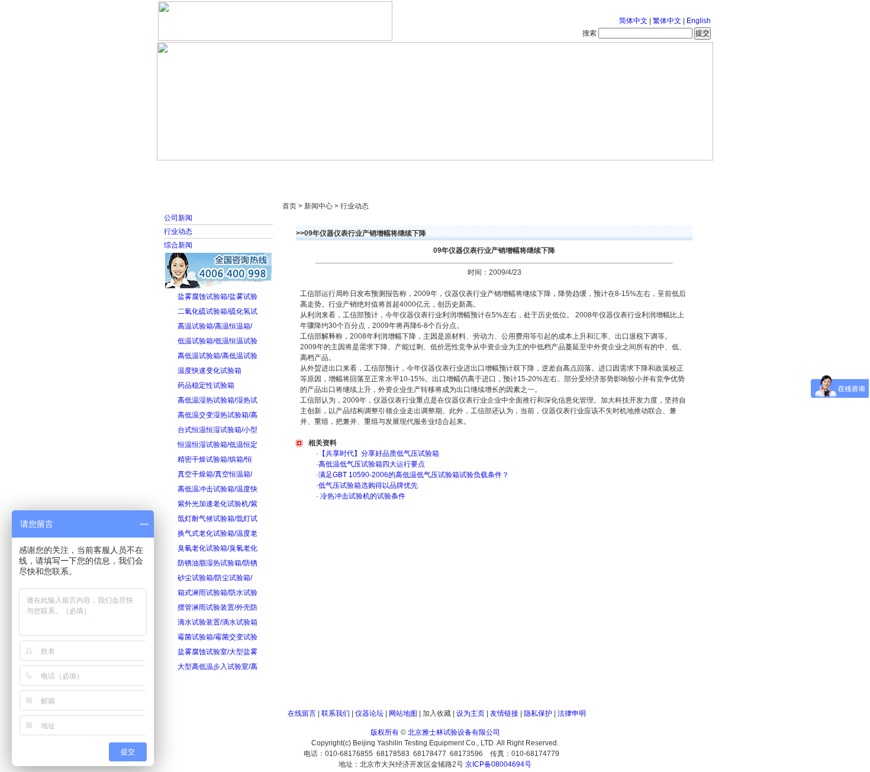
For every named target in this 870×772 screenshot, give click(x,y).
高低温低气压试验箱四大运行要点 (371, 464)
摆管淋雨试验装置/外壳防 (217, 607)
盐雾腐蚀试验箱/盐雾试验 (217, 296)
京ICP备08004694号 (498, 764)
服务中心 (585, 171)
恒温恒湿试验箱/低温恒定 (217, 444)
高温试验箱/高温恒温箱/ (215, 326)
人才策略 (520, 171)
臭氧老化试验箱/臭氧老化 (217, 548)
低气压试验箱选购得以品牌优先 (368, 485)
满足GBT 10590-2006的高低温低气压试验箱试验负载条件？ (413, 475)
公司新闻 (178, 218)
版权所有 (384, 732)
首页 (195, 171)
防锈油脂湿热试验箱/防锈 (217, 563)
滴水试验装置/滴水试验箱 (217, 622)
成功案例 (455, 171)
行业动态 (178, 231)
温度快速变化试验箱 (209, 370)
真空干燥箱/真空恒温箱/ (215, 474)
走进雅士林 (260, 171)
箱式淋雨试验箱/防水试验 (217, 592)
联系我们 (335, 713)
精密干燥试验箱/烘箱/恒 (215, 459)
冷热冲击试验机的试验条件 (361, 496)
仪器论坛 (369, 713)
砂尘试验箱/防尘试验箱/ (215, 578)
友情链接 (504, 713)
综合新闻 (178, 245)
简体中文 (633, 21)
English (699, 21)
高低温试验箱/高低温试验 (217, 356)
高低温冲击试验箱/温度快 (217, 489)
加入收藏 (437, 713)
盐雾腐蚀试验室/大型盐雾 (217, 652)
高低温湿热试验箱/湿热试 (217, 400)
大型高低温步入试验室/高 (217, 666)
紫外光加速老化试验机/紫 (217, 504)
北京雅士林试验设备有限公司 (454, 732)
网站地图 (403, 713)
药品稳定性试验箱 (206, 385)
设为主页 (470, 713)
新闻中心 (325, 171)
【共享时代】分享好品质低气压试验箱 (378, 453)
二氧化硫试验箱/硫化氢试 (217, 311)
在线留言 (302, 713)
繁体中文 (667, 21)
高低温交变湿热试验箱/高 (217, 415)
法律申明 (572, 713)
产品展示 (390, 171)
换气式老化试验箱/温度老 (217, 533)
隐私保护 (538, 713)
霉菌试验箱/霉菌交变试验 (217, 637)
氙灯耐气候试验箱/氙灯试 (217, 518)
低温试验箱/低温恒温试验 (217, 341)
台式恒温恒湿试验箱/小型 (217, 430)
